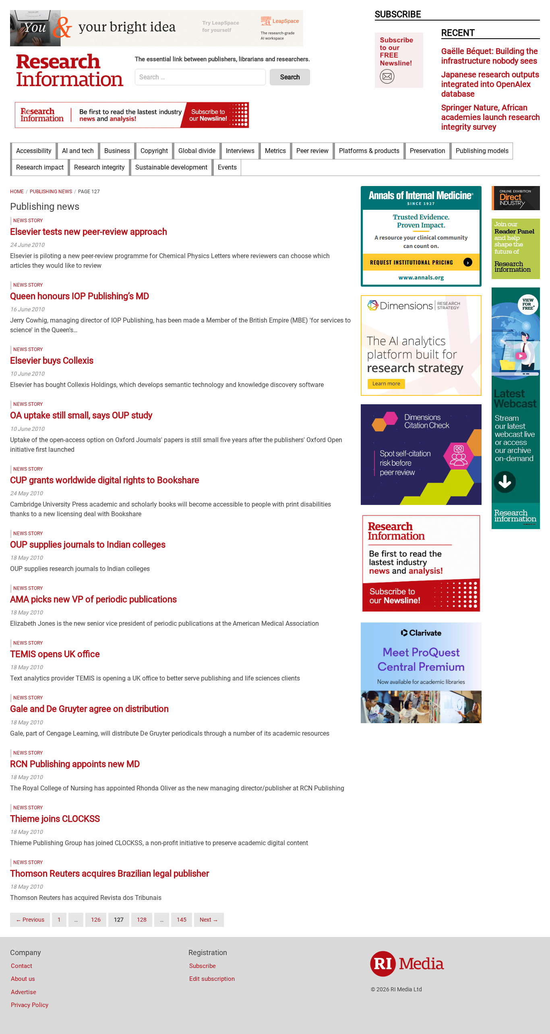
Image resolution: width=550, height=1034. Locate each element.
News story (28, 220)
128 (142, 919)
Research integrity (99, 167)
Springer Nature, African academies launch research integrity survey (490, 117)
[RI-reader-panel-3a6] (516, 277)
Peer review (312, 151)
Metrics (275, 151)
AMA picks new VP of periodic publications (93, 599)
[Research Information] (70, 71)
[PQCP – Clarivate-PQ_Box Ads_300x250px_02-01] (421, 721)
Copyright (154, 151)
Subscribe (202, 966)
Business (117, 151)
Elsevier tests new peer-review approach (88, 232)
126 (96, 919)
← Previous (30, 919)
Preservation (427, 151)
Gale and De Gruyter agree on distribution (89, 709)
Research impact (40, 167)
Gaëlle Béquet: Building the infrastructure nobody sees (489, 56)
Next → (209, 919)
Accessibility (34, 151)
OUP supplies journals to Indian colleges (87, 545)
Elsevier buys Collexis (51, 361)
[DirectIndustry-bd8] (516, 208)
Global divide (196, 151)
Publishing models (482, 151)
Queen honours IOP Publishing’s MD (79, 296)
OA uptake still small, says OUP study (81, 415)
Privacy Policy (29, 1005)
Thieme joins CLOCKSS (55, 819)
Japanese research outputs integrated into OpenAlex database (490, 84)
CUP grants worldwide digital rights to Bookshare (104, 480)
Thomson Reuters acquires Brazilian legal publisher (109, 874)
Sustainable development (171, 167)
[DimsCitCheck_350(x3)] (421, 503)
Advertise (23, 992)
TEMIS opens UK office (55, 654)
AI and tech (78, 151)
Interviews (240, 151)
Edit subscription (212, 978)
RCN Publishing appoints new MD (75, 764)
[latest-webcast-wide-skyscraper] (516, 527)
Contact (21, 966)
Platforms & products (369, 151)
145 (181, 919)
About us (23, 978)
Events (227, 167)
